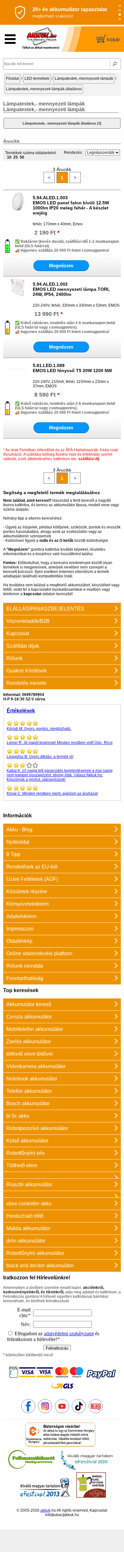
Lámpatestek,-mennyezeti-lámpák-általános (44, 89)
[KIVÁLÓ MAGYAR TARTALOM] (86, 1470)
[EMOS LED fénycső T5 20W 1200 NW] (17, 377)
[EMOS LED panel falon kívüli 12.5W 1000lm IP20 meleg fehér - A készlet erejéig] (17, 210)
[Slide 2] (120, 10)
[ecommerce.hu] (60, 1445)
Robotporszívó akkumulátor (37, 1128)
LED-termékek (36, 78)
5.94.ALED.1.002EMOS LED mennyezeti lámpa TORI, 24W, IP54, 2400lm (71, 289)
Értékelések (21, 710)
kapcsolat (32, 594)
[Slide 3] (120, 15)
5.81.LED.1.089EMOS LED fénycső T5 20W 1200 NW (72, 368)
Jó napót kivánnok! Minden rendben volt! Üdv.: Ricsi (60, 742)
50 (22, 157)
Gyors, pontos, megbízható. (39, 728)
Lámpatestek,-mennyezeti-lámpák (84, 78)
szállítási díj (88, 459)
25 (15, 157)
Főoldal (12, 78)
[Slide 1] (120, 6)
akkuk (45, 1510)
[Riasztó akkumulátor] (62, 1175)
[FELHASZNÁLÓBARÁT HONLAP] (31, 1470)
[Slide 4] (120, 19)
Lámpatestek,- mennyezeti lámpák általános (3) (62, 123)
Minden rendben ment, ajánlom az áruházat (52, 793)
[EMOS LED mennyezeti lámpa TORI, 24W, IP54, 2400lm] (17, 296)
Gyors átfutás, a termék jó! (40, 756)
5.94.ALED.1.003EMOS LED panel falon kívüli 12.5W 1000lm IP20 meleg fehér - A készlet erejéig (71, 205)
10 (9, 157)
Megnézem (61, 265)
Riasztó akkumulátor (29, 1184)
